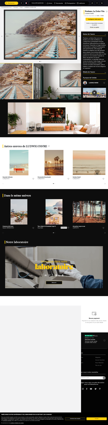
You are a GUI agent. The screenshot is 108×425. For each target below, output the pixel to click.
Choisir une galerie (94, 27)
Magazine (97, 357)
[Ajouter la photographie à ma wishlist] (106, 12)
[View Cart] (101, 3)
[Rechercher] (6, 3)
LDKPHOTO (76, 228)
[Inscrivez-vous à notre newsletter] (104, 377)
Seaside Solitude (8, 177)
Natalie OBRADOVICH (8, 228)
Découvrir (54, 282)
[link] (38, 3)
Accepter (96, 418)
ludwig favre (89, 13)
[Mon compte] (92, 3)
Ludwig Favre (6, 178)
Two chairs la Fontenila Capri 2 (47, 226)
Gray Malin (40, 228)
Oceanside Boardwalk (44, 177)
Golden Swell (76, 177)
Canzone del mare (8, 226)
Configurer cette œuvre (94, 19)
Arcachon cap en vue (79, 226)
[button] (2, 36)
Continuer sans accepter (75, 418)
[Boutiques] (21, 3)
